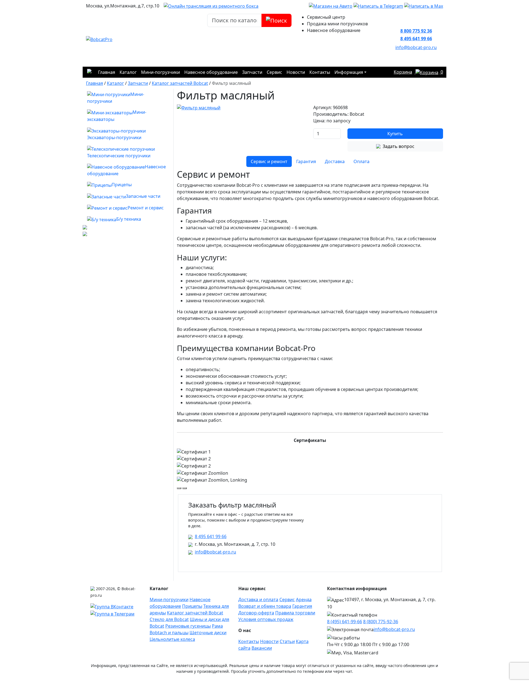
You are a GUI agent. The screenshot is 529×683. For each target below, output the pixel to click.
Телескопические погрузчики (118, 156)
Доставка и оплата (258, 599)
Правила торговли (295, 613)
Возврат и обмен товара (264, 606)
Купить (395, 134)
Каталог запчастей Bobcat (195, 613)
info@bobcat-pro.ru (416, 47)
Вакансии (262, 648)
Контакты (319, 72)
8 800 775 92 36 (416, 31)
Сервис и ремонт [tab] (269, 161)
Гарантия (302, 606)
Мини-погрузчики (160, 72)
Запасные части (143, 196)
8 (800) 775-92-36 (380, 622)
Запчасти (252, 72)
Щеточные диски (208, 633)
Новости (296, 72)
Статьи (287, 641)
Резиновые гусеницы (188, 626)
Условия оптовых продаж (265, 619)
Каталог (128, 72)
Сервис (274, 72)
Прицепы (122, 185)
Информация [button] (348, 72)
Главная (106, 72)
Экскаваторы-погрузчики (114, 137)
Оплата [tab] (361, 161)
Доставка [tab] (335, 161)
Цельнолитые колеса (172, 639)
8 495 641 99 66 (416, 39)
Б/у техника (128, 219)
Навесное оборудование (211, 72)
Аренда (304, 599)
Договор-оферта (256, 613)
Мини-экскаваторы (116, 115)
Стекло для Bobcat (169, 619)
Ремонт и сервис (146, 208)
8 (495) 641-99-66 (344, 622)
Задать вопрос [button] (398, 146)
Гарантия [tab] (306, 161)
